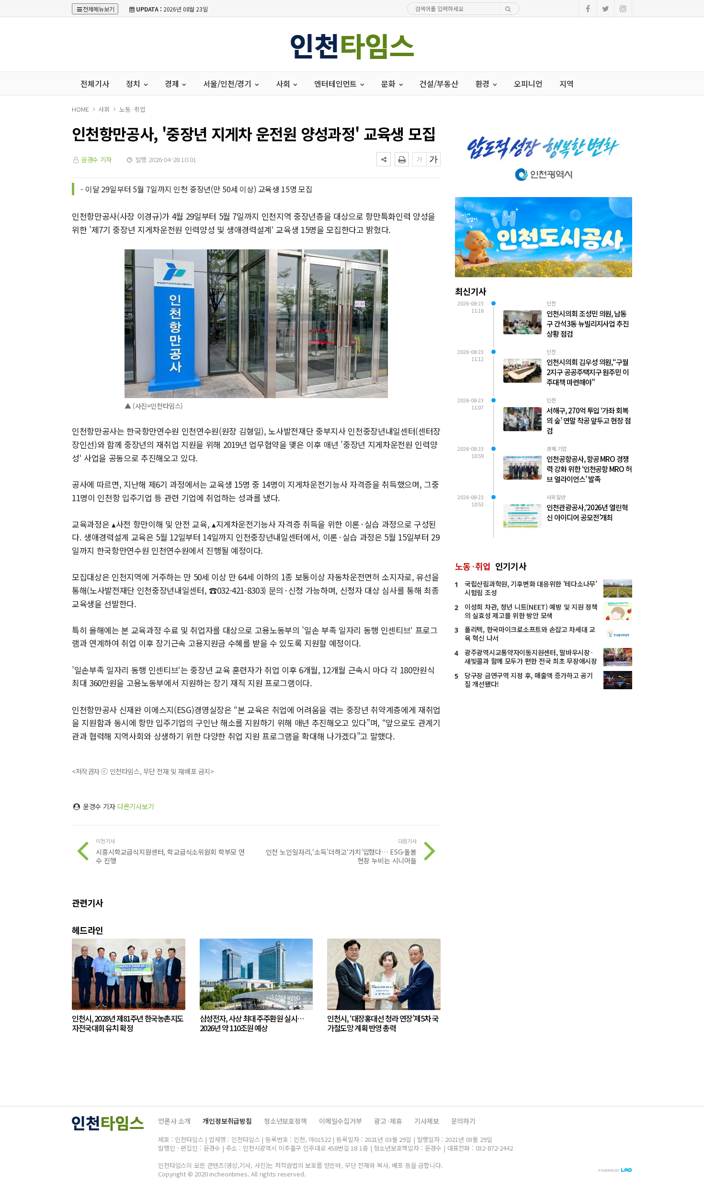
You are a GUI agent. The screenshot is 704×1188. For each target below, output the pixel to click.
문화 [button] (389, 83)
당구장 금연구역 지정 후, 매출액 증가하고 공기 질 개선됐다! (529, 679)
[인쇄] (402, 159)
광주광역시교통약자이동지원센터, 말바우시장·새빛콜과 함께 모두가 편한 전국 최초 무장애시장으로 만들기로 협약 (531, 660)
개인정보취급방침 (227, 1121)
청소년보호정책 (285, 1121)
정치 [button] (134, 83)
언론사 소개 (174, 1121)
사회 (104, 109)
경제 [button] (173, 83)
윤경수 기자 (96, 159)
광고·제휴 (388, 1121)
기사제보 (426, 1121)
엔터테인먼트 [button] (336, 83)
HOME (80, 109)
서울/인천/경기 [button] (228, 83)
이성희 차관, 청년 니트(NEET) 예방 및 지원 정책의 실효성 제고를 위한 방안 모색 (531, 611)
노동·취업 (132, 109)
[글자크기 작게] (419, 159)
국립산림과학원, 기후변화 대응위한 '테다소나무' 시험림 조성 (531, 588)
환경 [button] (484, 83)
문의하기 (463, 1121)
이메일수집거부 (340, 1121)
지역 (566, 83)
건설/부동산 (439, 83)
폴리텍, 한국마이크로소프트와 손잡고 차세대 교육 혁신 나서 (530, 633)
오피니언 (528, 83)
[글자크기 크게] (433, 159)
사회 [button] (284, 83)
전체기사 (94, 83)
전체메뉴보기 (98, 9)
